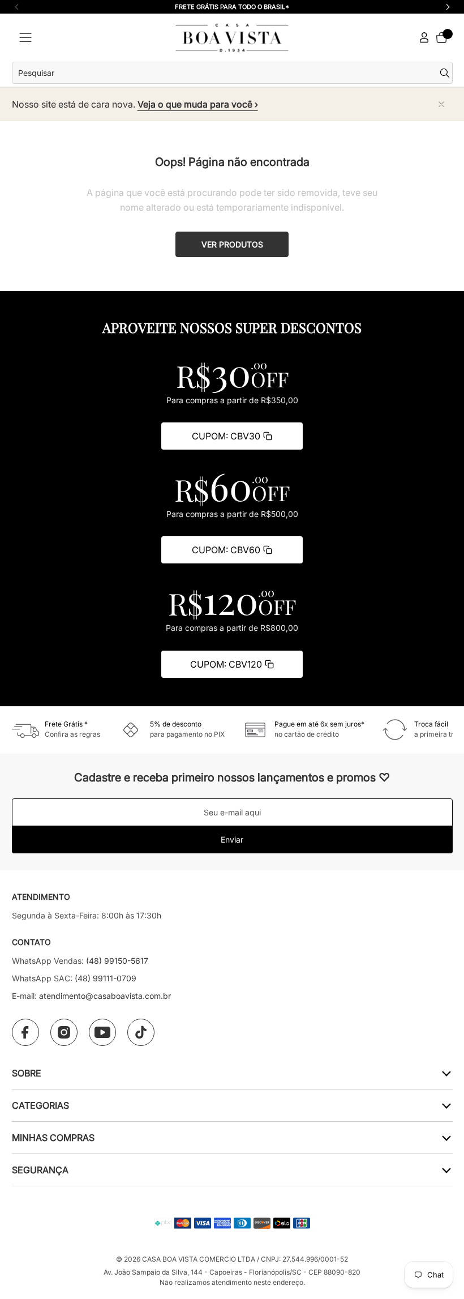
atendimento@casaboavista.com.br (105, 996)
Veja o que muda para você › (198, 104)
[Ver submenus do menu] (446, 1073)
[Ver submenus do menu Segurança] (446, 1169)
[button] (447, 7)
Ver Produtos (232, 244)
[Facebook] (25, 1032)
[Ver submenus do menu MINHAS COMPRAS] (446, 1137)
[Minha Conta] (424, 38)
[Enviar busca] (446, 73)
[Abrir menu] (25, 38)
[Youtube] (102, 1032)
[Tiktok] (140, 1032)
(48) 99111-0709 (105, 978)
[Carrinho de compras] (441, 37)
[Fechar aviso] (441, 104)
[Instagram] (64, 1032)
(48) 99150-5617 (117, 960)
